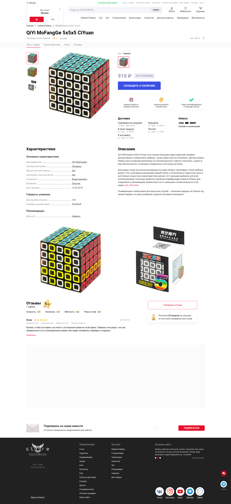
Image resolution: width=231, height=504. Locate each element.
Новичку (76, 216)
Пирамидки (182, 18)
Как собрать (184, 3)
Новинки (115, 473)
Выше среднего (79, 179)
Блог (81, 465)
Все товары (116, 477)
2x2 (100, 18)
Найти (156, 10)
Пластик (76, 183)
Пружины (76, 166)
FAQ (81, 473)
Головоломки (119, 18)
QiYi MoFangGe (79, 162)
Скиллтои (149, 18)
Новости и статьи (143, 3)
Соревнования (85, 457)
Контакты (156, 3)
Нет (52, 19)
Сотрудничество (86, 489)
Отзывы (194, 3)
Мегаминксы (198, 18)
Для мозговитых (165, 18)
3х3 (107, 18)
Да (37, 19)
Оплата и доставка (170, 3)
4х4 (136, 185)
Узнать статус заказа (108, 3)
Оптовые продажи (87, 493)
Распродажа (117, 469)
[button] (155, 458)
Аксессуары (135, 18)
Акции (131, 3)
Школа (82, 485)
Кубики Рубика (88, 18)
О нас (124, 3)
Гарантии (83, 453)
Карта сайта (84, 497)
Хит (113, 465)
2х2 (126, 185)
